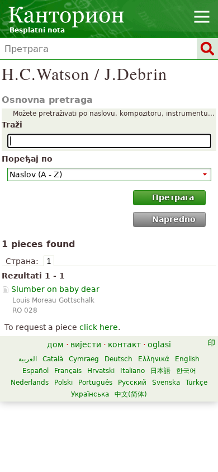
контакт (124, 344)
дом (55, 344)
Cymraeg (84, 359)
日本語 (160, 371)
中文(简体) (131, 394)
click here (98, 327)
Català (52, 359)
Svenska (166, 382)
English (187, 359)
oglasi (159, 344)
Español (35, 371)
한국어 (186, 371)
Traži (12, 124)
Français (68, 371)
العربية (27, 359)
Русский (132, 382)
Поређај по (27, 158)
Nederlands (30, 382)
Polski (63, 382)
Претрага (173, 197)
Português (95, 382)
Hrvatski (101, 371)
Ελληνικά (153, 359)
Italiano (132, 371)
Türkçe (196, 382)
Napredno (174, 219)
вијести (85, 344)
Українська (90, 394)
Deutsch (118, 359)
